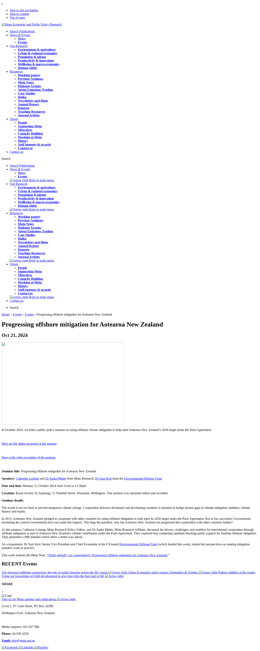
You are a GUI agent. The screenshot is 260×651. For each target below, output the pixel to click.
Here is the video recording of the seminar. (29, 457)
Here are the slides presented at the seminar (29, 443)
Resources (16, 71)
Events (17, 314)
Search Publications (22, 31)
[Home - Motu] (32, 24)
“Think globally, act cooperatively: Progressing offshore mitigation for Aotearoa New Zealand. (107, 555)
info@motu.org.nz (18, 640)
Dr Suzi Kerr (104, 478)
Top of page (17, 17)
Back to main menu (41, 180)
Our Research (18, 46)
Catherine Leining (27, 478)
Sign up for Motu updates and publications (29, 599)
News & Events (20, 35)
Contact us (16, 152)
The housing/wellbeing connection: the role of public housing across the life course (55, 572)
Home (6, 314)
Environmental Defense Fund (143, 478)
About (14, 119)
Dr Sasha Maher (55, 478)
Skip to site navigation (24, 10)
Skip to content (19, 14)
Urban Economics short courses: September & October (163, 572)
